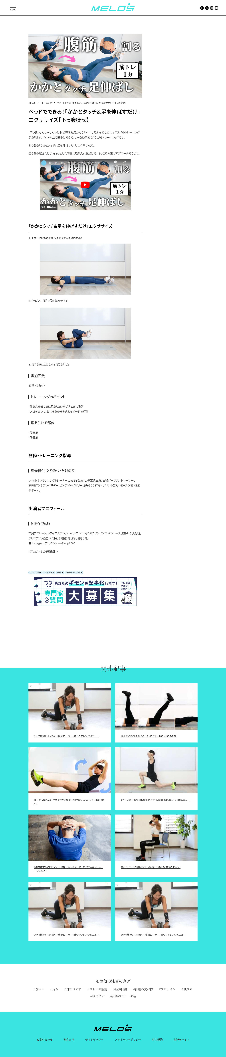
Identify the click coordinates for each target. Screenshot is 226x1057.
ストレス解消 (98, 989)
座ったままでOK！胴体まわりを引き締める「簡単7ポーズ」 (150, 867)
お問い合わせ (45, 1039)
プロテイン (168, 989)
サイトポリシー (94, 1039)
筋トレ (40, 989)
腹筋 (59, 572)
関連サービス (181, 1039)
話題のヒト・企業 (124, 996)
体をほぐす (74, 989)
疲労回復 (121, 989)
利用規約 (157, 1039)
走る (55, 989)
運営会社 (68, 1039)
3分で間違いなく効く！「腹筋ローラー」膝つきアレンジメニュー (66, 736)
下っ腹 (49, 572)
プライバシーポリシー (128, 1039)
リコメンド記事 (36, 572)
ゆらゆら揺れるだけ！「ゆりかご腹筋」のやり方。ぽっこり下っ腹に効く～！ (69, 801)
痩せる (188, 989)
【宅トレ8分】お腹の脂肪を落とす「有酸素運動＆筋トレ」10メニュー (155, 800)
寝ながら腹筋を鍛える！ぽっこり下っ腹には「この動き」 (149, 736)
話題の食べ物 (144, 989)
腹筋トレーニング (73, 572)
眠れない (98, 996)
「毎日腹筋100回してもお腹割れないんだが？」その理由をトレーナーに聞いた (68, 869)
